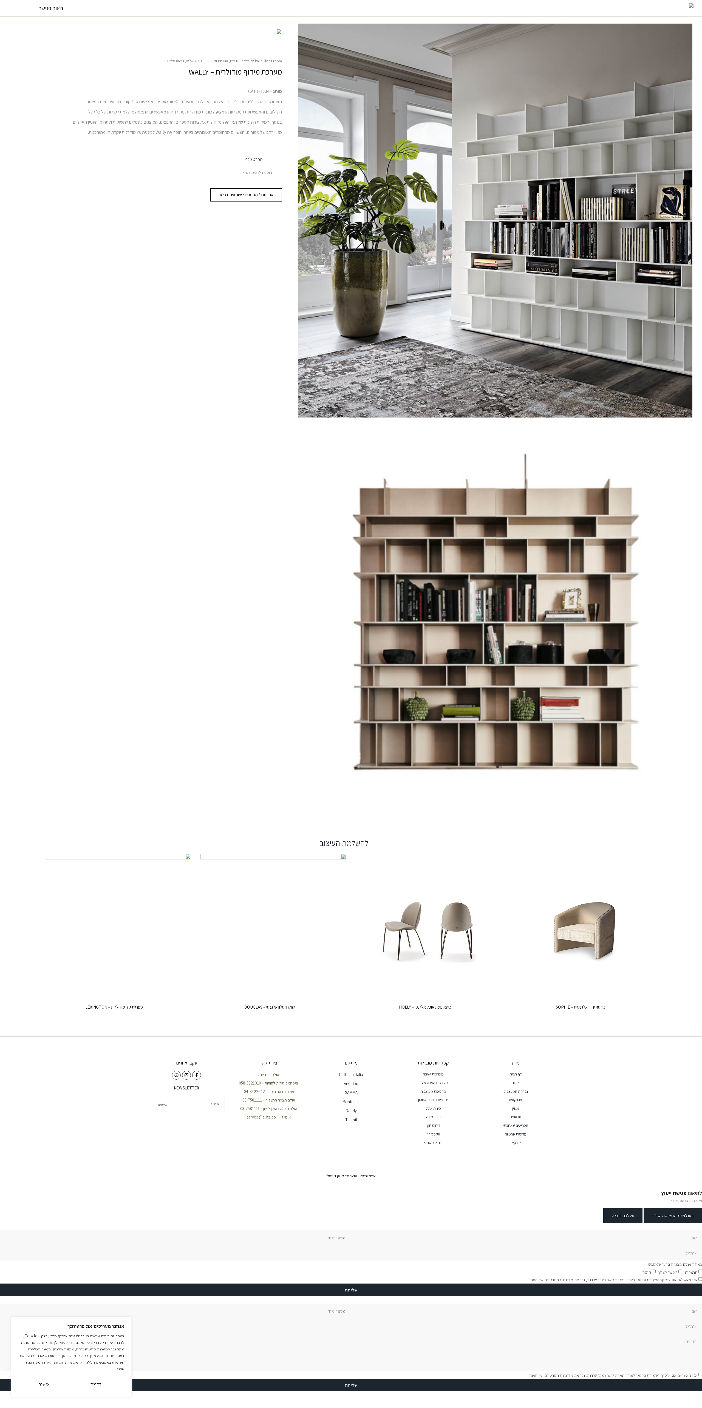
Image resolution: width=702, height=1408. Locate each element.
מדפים (235, 60)
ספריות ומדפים (217, 60)
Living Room (273, 60)
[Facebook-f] (196, 1075)
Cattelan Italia (252, 60)
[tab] (673, 1215)
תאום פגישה (50, 8)
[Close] (126, 1321)
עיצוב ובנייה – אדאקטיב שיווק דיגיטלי (351, 1176)
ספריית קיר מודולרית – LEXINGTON (114, 1007)
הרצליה (691, 1272)
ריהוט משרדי (175, 60)
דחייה (95, 1384)
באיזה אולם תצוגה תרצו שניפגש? (674, 1264)
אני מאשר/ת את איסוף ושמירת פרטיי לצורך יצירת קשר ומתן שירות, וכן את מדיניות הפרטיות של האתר (612, 1280)
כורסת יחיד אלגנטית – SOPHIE (580, 1007)
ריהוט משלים (195, 60)
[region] (71, 1357)
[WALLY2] (495, 221)
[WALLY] (495, 623)
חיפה (646, 1272)
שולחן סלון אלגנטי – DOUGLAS (269, 1007)
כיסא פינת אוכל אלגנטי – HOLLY (425, 1007)
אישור (44, 1384)
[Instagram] (186, 1075)
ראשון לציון (667, 1272)
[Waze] (176, 1075)
